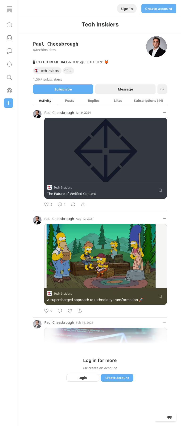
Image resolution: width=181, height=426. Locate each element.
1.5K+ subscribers (47, 79)
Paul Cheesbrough (59, 112)
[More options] (164, 112)
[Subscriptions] (9, 37)
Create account (159, 8)
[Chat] (9, 51)
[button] (9, 24)
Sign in (127, 8)
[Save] (160, 190)
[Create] (8, 103)
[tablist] (100, 100)
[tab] (45, 100)
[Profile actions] (162, 89)
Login (82, 378)
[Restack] (73, 204)
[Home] (9, 9)
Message (125, 89)
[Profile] (9, 90)
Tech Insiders (63, 187)
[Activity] (9, 64)
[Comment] (60, 310)
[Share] (83, 204)
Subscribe (63, 89)
